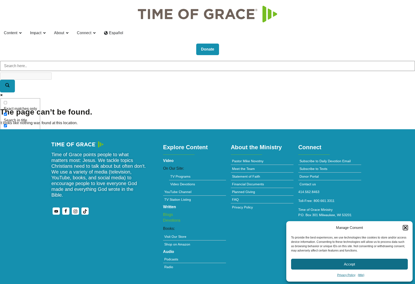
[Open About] (67, 33)
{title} (361, 275)
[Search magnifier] (7, 86)
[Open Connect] (94, 33)
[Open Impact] (44, 33)
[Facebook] (65, 211)
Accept (349, 264)
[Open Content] (20, 33)
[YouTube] (56, 211)
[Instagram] (75, 211)
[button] (405, 227)
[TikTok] (85, 211)
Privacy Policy (346, 275)
